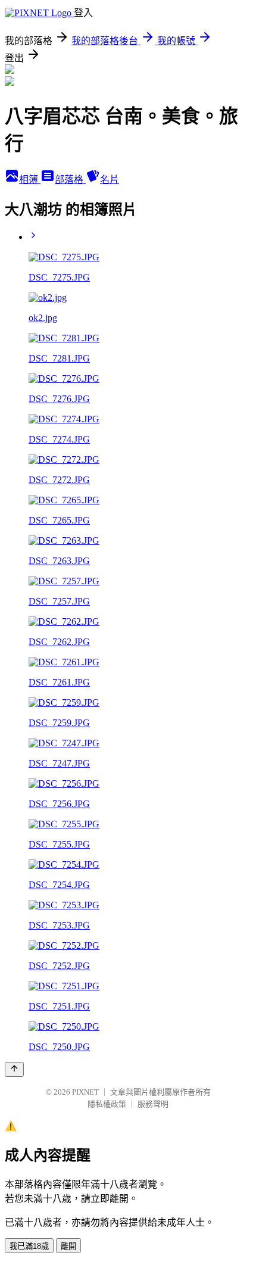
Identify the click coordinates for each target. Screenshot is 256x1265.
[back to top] (14, 1069)
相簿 (29, 180)
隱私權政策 (107, 1103)
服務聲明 (153, 1103)
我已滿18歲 (29, 1246)
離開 (68, 1246)
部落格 (70, 180)
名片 (109, 180)
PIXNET (85, 1092)
